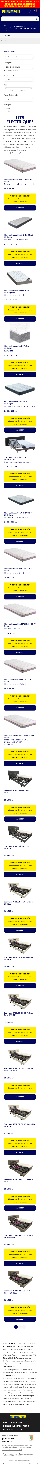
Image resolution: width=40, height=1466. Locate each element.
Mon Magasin (19, 27)
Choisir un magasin (25, 28)
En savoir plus (17, 153)
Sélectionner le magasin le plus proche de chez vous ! (20, 199)
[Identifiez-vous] (31, 11)
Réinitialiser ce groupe (11, 70)
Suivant (24, 1327)
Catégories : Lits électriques (16, 57)
